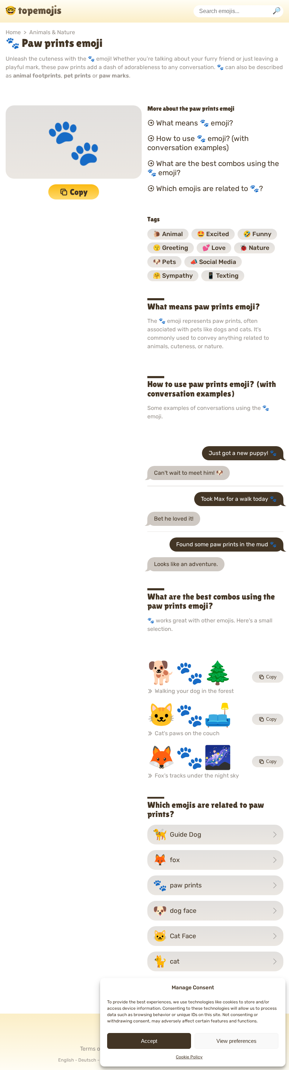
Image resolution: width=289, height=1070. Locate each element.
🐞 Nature (254, 247)
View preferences (236, 1041)
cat (166, 961)
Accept (149, 1041)
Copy (79, 192)
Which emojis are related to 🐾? (209, 188)
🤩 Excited (213, 234)
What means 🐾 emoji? (194, 122)
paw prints (177, 885)
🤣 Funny (257, 234)
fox (166, 860)
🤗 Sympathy (173, 275)
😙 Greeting (170, 247)
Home (13, 32)
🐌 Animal (168, 234)
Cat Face (174, 936)
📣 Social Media (213, 261)
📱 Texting (223, 275)
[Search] (277, 11)
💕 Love (214, 247)
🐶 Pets (164, 261)
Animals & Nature (52, 32)
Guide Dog (177, 834)
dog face (174, 910)
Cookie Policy (189, 1056)
